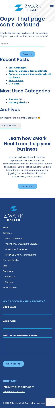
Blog (5, 266)
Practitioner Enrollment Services (22, 244)
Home (6, 227)
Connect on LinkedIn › (14, 391)
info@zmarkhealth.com (18, 387)
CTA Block (14, 84)
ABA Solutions (16, 80)
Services (13, 99)
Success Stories (11, 260)
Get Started (27, 186)
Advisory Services (14, 238)
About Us (10, 277)
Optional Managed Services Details (28, 71)
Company (8, 271)
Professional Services (16, 249)
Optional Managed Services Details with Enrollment (30, 76)
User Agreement (17, 68)
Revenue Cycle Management (20, 255)
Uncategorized (17, 102)
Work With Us (10, 287)
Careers (9, 282)
